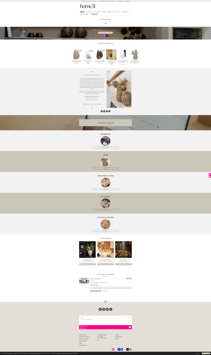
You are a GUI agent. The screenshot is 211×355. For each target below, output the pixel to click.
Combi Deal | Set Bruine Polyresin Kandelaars (111, 62)
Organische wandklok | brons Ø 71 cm (100, 61)
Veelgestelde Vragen (83, 345)
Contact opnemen (118, 336)
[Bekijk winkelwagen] (86, 14)
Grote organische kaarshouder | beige (134, 61)
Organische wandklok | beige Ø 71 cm (76, 61)
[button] (131, 71)
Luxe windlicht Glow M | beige (88, 61)
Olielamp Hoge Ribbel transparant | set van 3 (123, 62)
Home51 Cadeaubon (95, 278)
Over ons (117, 338)
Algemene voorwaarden (83, 338)
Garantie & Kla (82, 340)
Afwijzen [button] (197, 353)
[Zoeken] (84, 14)
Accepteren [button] (206, 353)
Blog (98, 340)
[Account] (81, 14)
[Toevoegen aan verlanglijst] (100, 291)
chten (86, 340)
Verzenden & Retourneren (84, 336)
